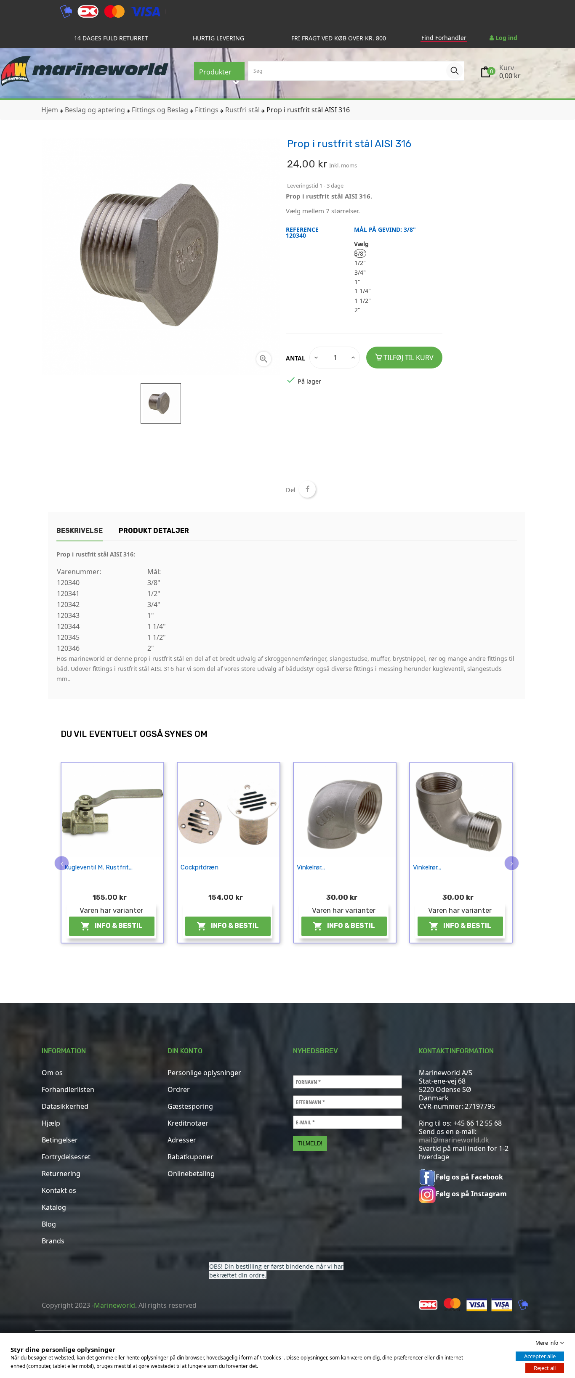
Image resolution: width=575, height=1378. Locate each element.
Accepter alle (540, 1356)
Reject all (545, 1368)
